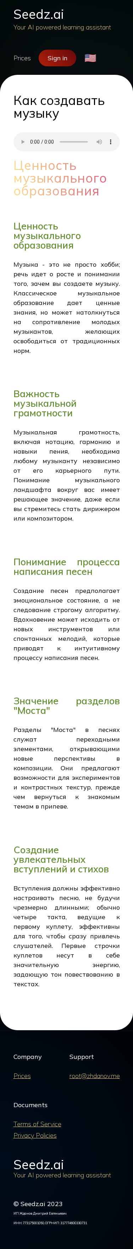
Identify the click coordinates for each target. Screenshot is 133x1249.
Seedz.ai (38, 14)
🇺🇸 (90, 58)
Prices (22, 58)
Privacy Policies (35, 1135)
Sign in (57, 58)
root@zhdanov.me (95, 1076)
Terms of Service (37, 1124)
